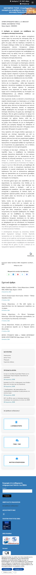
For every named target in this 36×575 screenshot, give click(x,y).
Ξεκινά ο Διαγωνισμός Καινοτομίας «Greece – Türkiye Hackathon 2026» (18, 297)
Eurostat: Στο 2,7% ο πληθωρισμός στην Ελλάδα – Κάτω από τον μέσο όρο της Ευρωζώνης (17, 383)
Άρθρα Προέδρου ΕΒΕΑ (14, 262)
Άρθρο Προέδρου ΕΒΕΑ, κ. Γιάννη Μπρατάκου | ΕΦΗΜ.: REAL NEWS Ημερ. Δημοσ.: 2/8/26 (18, 288)
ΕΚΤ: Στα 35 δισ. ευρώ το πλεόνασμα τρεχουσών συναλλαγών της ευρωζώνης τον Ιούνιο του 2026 (17, 399)
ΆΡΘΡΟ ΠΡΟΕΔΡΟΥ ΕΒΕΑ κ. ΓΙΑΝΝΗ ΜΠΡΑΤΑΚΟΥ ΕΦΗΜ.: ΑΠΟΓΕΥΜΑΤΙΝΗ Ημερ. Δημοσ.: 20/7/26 (18, 336)
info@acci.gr (25, 3)
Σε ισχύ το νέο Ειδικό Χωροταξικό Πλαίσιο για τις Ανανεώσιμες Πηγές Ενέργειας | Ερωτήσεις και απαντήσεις (16, 375)
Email (4, 488)
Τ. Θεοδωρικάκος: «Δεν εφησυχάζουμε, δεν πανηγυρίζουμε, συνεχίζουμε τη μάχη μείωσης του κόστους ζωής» (17, 391)
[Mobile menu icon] (32, 2)
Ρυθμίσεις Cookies (7, 572)
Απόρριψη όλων (18, 569)
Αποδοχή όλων (7, 569)
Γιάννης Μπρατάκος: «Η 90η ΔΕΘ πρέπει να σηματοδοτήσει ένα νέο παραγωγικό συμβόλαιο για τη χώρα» (18, 306)
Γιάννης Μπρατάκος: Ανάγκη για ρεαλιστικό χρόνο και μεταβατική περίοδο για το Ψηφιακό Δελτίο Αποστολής (18, 327)
